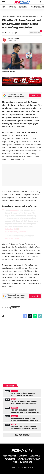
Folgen (34, 95)
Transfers (13, 424)
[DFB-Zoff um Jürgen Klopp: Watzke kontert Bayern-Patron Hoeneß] (22, 393)
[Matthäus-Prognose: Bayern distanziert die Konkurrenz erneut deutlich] (22, 401)
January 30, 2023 (12, 238)
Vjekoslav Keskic (13, 38)
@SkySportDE (11, 229)
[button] (4, 2)
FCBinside (5, 16)
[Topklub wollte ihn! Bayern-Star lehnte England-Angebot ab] (22, 426)
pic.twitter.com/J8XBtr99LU (16, 232)
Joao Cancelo (15, 308)
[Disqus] (22, 348)
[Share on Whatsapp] (12, 32)
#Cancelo (14, 210)
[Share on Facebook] (5, 32)
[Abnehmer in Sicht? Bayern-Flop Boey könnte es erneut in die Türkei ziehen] (22, 418)
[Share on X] (9, 32)
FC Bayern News (14, 16)
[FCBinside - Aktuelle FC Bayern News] (22, 2)
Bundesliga (14, 399)
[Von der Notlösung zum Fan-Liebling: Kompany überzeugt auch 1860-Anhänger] (22, 409)
